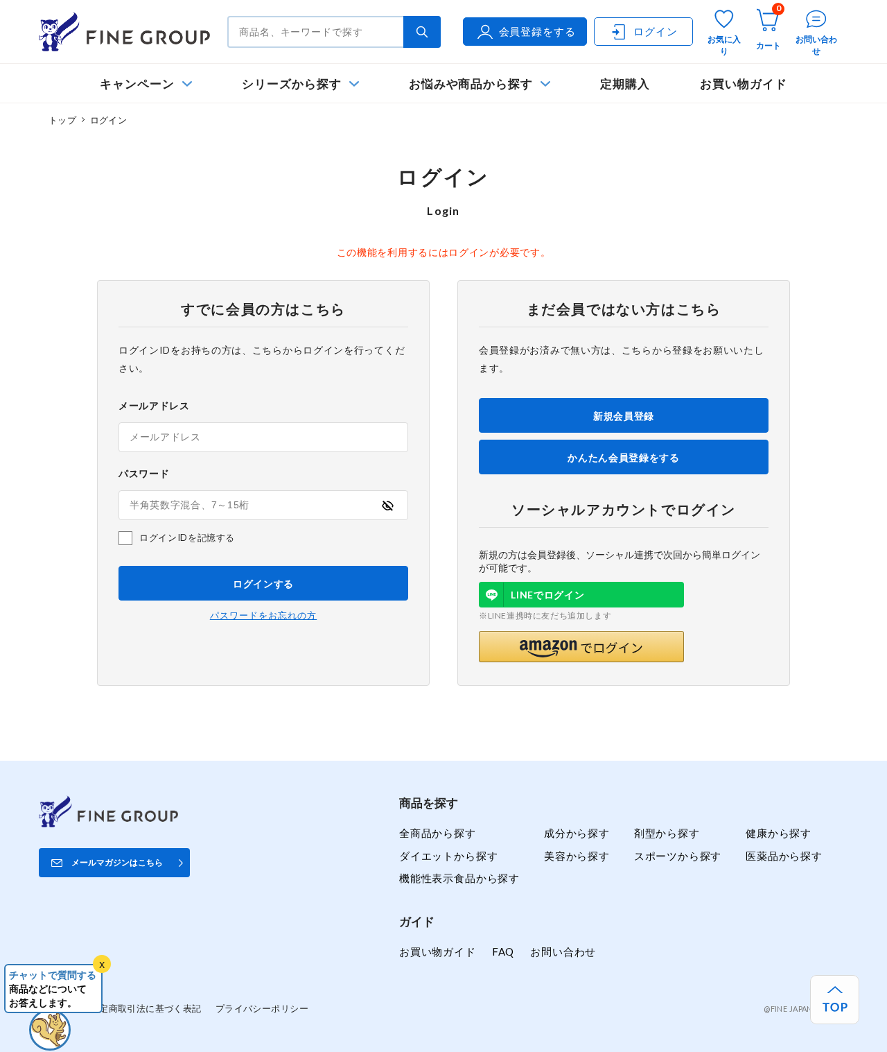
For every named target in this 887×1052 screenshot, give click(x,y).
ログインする (263, 583)
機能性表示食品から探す (459, 878)
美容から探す (577, 856)
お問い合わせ (563, 951)
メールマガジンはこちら (117, 862)
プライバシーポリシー (262, 1008)
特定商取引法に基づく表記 (146, 1008)
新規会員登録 (623, 416)
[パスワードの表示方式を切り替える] (387, 505)
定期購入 (625, 83)
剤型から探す (667, 833)
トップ (62, 120)
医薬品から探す (784, 856)
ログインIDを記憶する (187, 537)
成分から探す (577, 833)
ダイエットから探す (448, 856)
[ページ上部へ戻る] (834, 999)
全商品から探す (437, 833)
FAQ (503, 951)
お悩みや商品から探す (471, 83)
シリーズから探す (291, 83)
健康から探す (778, 833)
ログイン (655, 31)
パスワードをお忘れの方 (263, 615)
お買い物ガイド (743, 83)
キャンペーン (137, 83)
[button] (581, 646)
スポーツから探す (678, 856)
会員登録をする (537, 31)
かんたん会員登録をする (624, 457)
